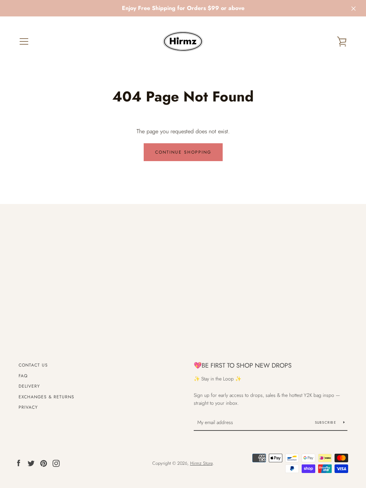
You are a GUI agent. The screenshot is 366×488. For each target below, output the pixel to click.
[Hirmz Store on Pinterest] (43, 463)
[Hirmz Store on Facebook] (18, 463)
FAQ (23, 376)
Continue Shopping (183, 152)
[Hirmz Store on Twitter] (31, 463)
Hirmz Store (201, 463)
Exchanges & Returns (46, 397)
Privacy (28, 407)
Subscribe (326, 422)
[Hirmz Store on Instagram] (56, 463)
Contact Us (33, 365)
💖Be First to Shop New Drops (243, 365)
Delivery (29, 386)
